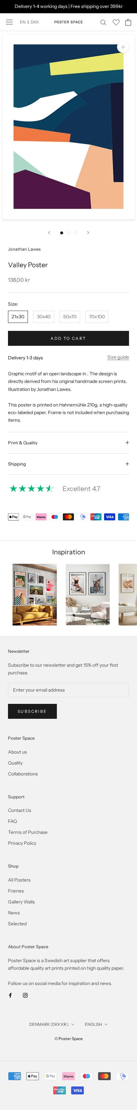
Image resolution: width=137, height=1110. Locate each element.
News (14, 913)
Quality (15, 763)
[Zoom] (123, 47)
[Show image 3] (75, 232)
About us (17, 752)
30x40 (44, 317)
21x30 (18, 317)
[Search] (103, 22)
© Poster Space (69, 1038)
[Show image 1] (61, 232)
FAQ (12, 821)
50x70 (69, 317)
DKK (35, 22)
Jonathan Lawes (24, 249)
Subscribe (32, 711)
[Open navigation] (9, 22)
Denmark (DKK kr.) (49, 1024)
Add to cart (68, 338)
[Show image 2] (68, 232)
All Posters (19, 880)
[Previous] (49, 232)
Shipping (17, 463)
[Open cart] (128, 22)
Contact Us (19, 810)
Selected (17, 924)
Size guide (118, 357)
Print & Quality (23, 442)
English (93, 1024)
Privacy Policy (22, 843)
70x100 (97, 317)
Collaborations (23, 774)
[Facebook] (10, 995)
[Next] (88, 232)
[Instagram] (25, 995)
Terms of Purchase (28, 832)
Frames (16, 891)
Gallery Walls (21, 902)
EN (23, 22)
